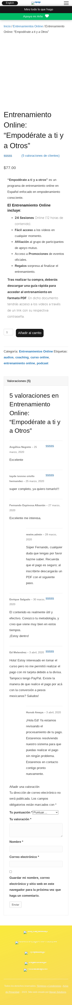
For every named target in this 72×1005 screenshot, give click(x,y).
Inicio (7, 26)
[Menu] (66, 3)
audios (8, 357)
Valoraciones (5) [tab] (19, 381)
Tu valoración (20, 819)
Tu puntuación (20, 812)
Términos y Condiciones (49, 986)
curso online (39, 357)
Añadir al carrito (29, 333)
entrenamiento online (19, 363)
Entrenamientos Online (28, 26)
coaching (22, 357)
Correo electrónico (24, 857)
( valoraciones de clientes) (40, 155)
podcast (42, 363)
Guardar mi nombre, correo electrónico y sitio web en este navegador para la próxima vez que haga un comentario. (35, 886)
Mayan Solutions (57, 992)
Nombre (16, 842)
